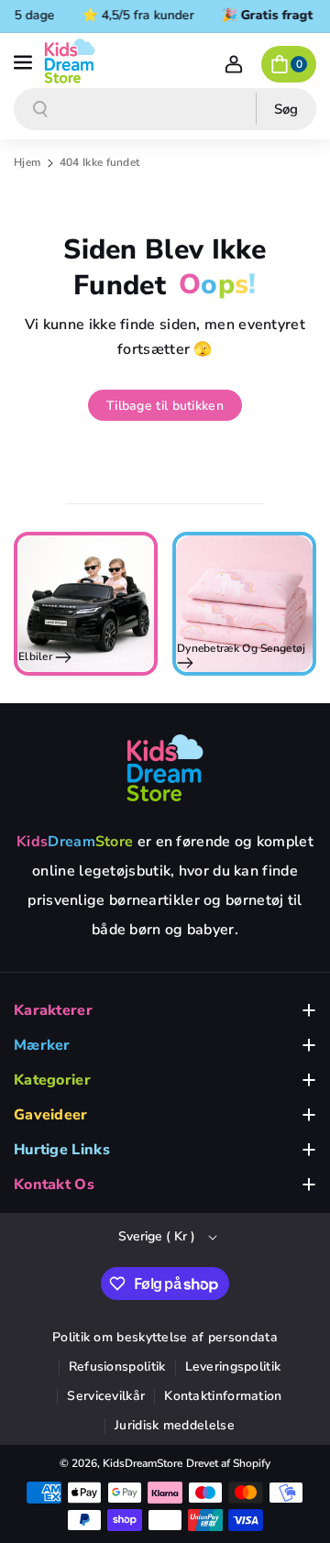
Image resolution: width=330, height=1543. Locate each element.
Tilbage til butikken (165, 405)
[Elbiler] (85, 603)
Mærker (42, 1045)
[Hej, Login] (234, 64)
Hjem (27, 162)
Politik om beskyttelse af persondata (165, 1337)
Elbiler (36, 656)
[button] (25, 60)
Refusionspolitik (117, 1366)
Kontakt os (54, 1184)
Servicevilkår (106, 1396)
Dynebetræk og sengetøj (241, 649)
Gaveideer (51, 1115)
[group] (86, 604)
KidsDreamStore (142, 1463)
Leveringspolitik (233, 1366)
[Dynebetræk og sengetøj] (244, 603)
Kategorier (52, 1080)
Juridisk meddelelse (175, 1425)
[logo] (165, 767)
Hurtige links (62, 1150)
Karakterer (53, 1010)
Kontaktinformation (222, 1396)
